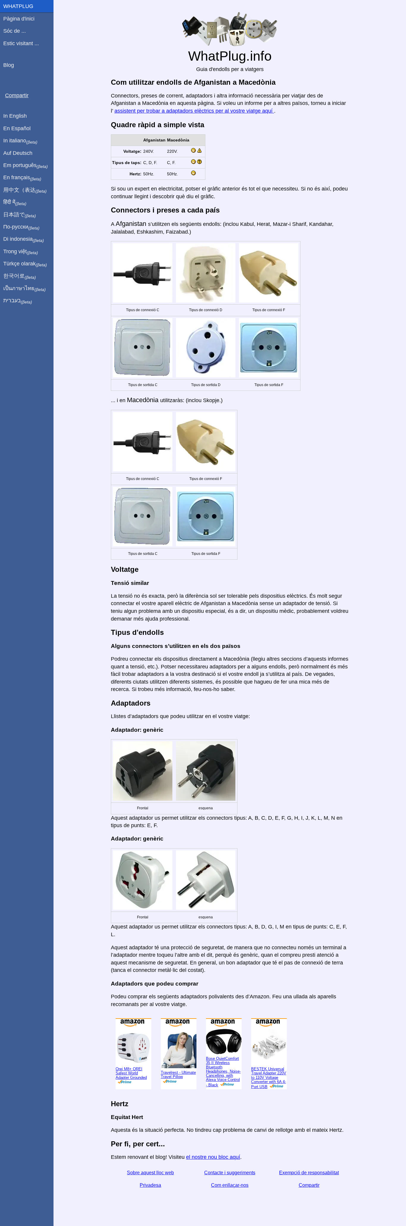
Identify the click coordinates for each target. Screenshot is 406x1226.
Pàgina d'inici (18, 19)
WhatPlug (18, 6)
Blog (8, 65)
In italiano (20, 141)
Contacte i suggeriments (229, 1172)
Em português (25, 165)
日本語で (19, 215)
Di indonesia (23, 239)
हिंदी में (14, 202)
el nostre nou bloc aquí (213, 1157)
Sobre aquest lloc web (150, 1172)
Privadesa (150, 1185)
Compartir (309, 1185)
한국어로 (19, 276)
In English (15, 116)
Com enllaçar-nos (229, 1185)
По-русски (21, 227)
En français (22, 177)
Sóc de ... (14, 31)
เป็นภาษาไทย (24, 288)
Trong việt (20, 251)
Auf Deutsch (17, 153)
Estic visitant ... (21, 43)
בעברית (17, 301)
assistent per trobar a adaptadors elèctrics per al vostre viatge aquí (194, 111)
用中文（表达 (25, 190)
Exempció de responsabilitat (309, 1172)
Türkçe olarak (25, 264)
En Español (17, 128)
